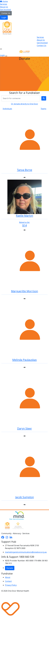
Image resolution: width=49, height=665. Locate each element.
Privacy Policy (11, 585)
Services (3, 4)
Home (5, 1)
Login (3, 17)
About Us (4, 7)
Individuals (7, 108)
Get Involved (5, 9)
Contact (8, 581)
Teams (43, 108)
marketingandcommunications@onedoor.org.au (26, 552)
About (7, 577)
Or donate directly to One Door (24, 104)
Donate (9, 568)
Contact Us (41, 45)
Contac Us (5, 13)
